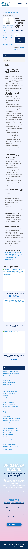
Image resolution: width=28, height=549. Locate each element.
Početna (5, 12)
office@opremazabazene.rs (14, 502)
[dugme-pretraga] (24, 3)
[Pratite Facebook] (11, 533)
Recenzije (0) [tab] (7, 60)
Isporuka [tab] (6, 58)
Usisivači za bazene (11, 13)
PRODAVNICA (14, 525)
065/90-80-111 (14, 500)
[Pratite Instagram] (17, 533)
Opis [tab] (5, 55)
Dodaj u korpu (19, 40)
